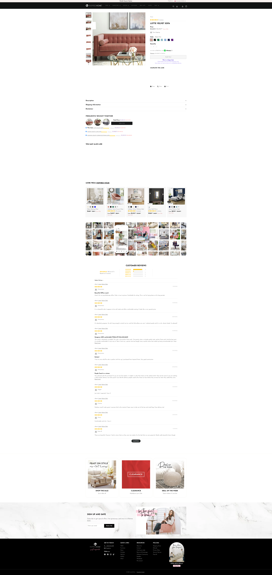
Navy (169, 40)
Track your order (141, 550)
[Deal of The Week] (170, 474)
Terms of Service (157, 552)
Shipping (152, 53)
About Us (139, 545)
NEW (107, 5)
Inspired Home (102, 183)
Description (90, 100)
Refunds (155, 548)
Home (151, 16)
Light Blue (165, 40)
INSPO (150, 5)
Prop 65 (155, 554)
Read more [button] (98, 343)
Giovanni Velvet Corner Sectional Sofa (98, 135)
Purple (172, 40)
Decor (125, 5)
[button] (154, 20)
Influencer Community (142, 554)
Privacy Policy (156, 550)
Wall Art (142, 5)
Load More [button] (136, 441)
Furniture (116, 5)
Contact (139, 548)
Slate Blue (162, 40)
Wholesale (139, 558)
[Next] (88, 64)
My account (140, 560)
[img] (98, 287)
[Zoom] (119, 38)
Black (155, 40)
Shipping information (93, 104)
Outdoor (134, 5)
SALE (156, 5)
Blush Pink (151, 40)
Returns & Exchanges (142, 552)
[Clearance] (136, 474)
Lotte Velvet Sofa (103, 284)
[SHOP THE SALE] (102, 474)
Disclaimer (89, 109)
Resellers (139, 556)
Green (158, 40)
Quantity (153, 44)
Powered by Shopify (140, 572)
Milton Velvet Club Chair (94, 131)
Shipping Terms (157, 545)
